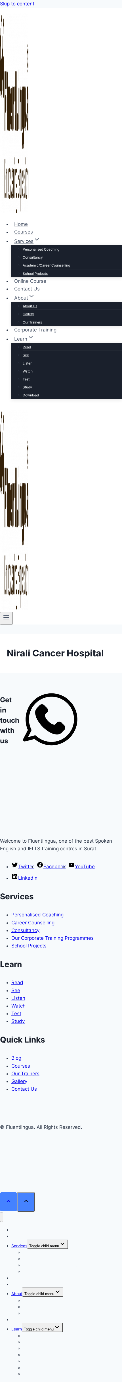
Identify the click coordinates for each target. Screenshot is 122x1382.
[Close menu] (1, 1217)
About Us (30, 306)
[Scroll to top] (8, 1201)
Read (27, 347)
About (16, 1293)
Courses (23, 232)
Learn (16, 1328)
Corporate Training (35, 330)
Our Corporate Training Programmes (52, 938)
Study (27, 387)
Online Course (30, 281)
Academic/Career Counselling (46, 265)
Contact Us (27, 289)
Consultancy (33, 257)
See (26, 355)
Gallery (28, 314)
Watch (28, 371)
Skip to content (17, 4)
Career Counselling (32, 923)
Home (21, 224)
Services (19, 1245)
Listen (27, 363)
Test (26, 379)
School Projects (35, 273)
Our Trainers (32, 322)
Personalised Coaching (41, 249)
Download (31, 395)
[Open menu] (6, 618)
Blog (16, 1058)
